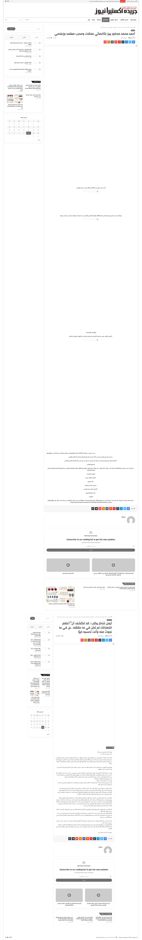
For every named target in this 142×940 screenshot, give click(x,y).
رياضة (99, 19)
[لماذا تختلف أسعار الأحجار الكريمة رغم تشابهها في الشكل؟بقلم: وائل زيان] (61, 594)
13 (14, 127)
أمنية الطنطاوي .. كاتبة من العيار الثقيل (22, 63)
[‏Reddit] (115, 41)
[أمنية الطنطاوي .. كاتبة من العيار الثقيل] (36, 64)
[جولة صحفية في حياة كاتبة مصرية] (36, 58)
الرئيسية (133, 19)
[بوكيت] (105, 41)
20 (14, 130)
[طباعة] (92, 508)
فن (89, 19)
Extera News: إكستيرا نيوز (110, 937)
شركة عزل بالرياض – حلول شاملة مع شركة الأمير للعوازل (20, 44)
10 (28, 127)
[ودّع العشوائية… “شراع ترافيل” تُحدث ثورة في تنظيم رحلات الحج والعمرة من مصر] (36, 51)
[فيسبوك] (133, 41)
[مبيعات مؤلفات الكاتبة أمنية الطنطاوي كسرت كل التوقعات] (36, 71)
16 (33, 130)
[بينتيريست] (119, 41)
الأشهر (36, 37)
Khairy (131, 37)
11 (23, 127)
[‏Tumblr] (122, 41)
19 (19, 130)
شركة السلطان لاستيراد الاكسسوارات (111, 1)
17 (28, 130)
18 (23, 130)
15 (38, 130)
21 (9, 130)
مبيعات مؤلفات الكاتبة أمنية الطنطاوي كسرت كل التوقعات (20, 70)
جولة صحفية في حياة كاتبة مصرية (23, 56)
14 (9, 127)
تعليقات (11, 37)
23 (33, 133)
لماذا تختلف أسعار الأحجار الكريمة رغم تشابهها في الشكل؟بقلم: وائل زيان (62, 604)
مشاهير (105, 19)
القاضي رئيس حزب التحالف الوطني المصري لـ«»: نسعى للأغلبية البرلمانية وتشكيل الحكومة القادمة (121, 588)
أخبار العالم (124, 19)
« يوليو (39, 139)
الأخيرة (24, 37)
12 (19, 127)
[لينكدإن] (126, 41)
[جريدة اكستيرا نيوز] (116, 10)
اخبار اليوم (114, 19)
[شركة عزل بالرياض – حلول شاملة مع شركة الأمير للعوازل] (36, 45)
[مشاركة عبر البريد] (96, 508)
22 (38, 133)
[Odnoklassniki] (108, 41)
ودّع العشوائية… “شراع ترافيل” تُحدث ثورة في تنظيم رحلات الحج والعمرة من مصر (19, 50)
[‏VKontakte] (112, 41)
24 (28, 133)
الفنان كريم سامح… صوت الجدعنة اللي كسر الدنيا (94, 587)
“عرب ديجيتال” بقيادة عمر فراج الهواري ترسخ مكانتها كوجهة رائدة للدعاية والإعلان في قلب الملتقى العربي (15, 87)
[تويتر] (130, 41)
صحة (93, 19)
